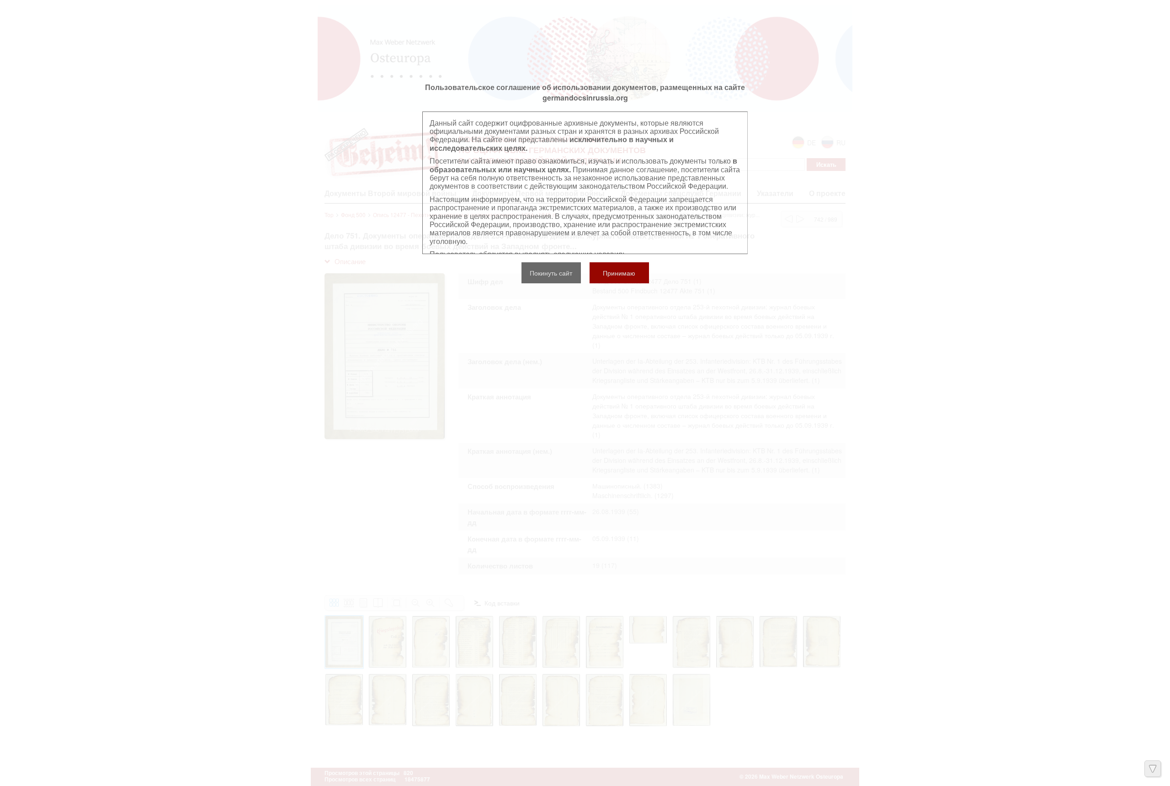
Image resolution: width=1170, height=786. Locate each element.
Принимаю (619, 272)
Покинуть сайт (551, 272)
